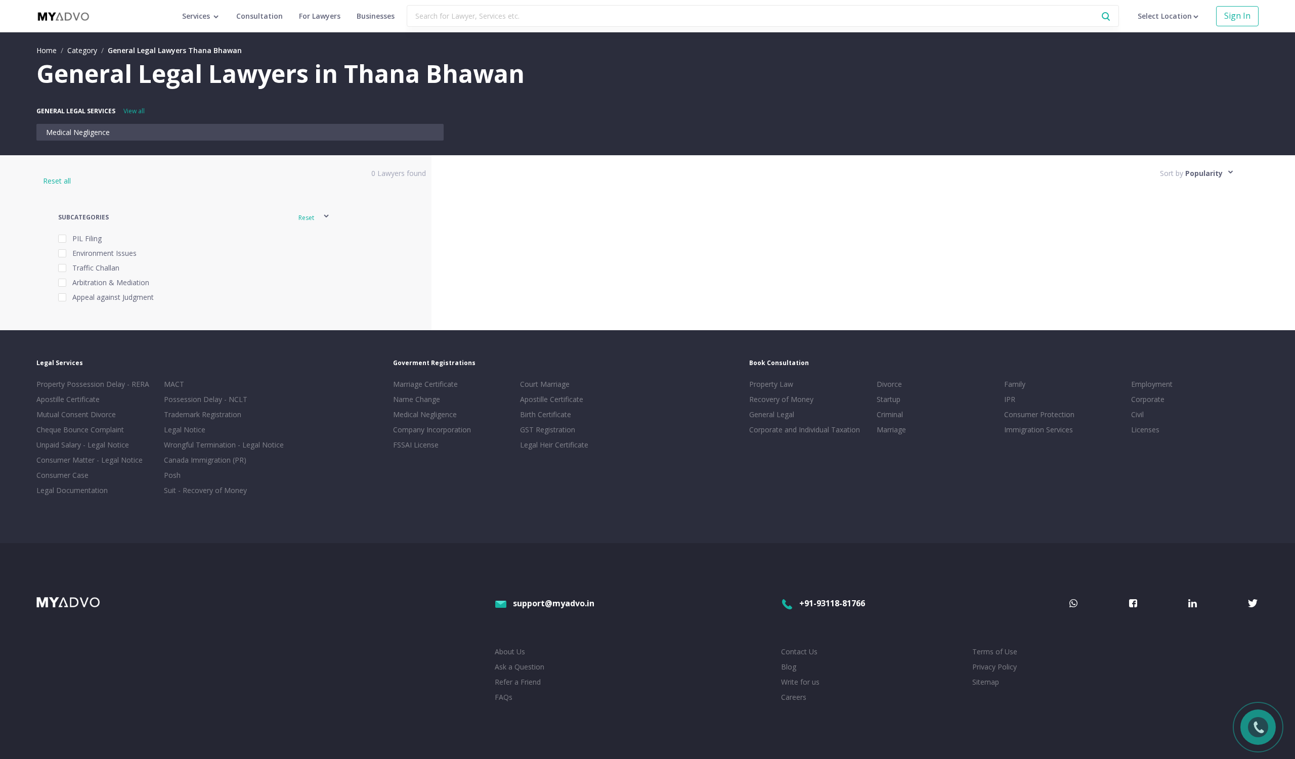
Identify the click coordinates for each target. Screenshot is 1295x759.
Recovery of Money (781, 399)
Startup (888, 399)
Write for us (800, 682)
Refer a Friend (518, 682)
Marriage (891, 429)
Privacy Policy (994, 667)
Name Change (416, 399)
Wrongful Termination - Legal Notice (224, 445)
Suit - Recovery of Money (205, 490)
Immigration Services (1038, 429)
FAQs (503, 697)
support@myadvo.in (553, 603)
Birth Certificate (545, 414)
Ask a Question (519, 667)
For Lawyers (319, 16)
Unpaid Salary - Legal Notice (82, 445)
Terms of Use (994, 651)
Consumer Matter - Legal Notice (89, 460)
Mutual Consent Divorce (76, 414)
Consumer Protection (1039, 414)
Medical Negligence (78, 132)
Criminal (890, 414)
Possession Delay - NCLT (205, 399)
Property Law (771, 384)
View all (134, 111)
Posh (172, 475)
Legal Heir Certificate (554, 445)
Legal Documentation (72, 490)
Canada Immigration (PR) (205, 460)
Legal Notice (184, 429)
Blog (788, 667)
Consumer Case (62, 475)
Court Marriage (545, 384)
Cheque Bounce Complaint (80, 429)
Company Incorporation (432, 429)
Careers (793, 697)
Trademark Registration (202, 414)
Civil (1137, 414)
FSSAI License (416, 445)
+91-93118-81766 (832, 603)
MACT (174, 384)
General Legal (771, 414)
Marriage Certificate (425, 384)
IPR (1009, 399)
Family (1014, 384)
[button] (194, 218)
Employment (1152, 384)
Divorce (889, 384)
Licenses (1145, 429)
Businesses (376, 16)
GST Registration (547, 429)
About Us (510, 651)
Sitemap (985, 682)
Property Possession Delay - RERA (92, 384)
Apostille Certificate (68, 399)
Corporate (1147, 399)
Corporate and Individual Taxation (804, 429)
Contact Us (799, 651)
